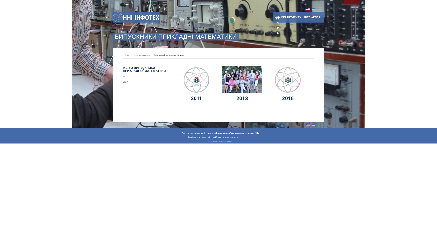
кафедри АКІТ (246, 137)
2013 (242, 98)
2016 (288, 98)
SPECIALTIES (312, 17)
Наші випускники (142, 55)
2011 (196, 98)
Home (278, 18)
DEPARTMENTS (291, 17)
